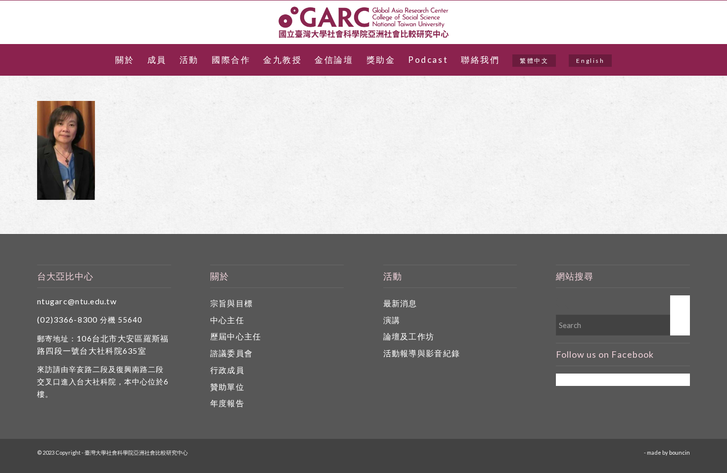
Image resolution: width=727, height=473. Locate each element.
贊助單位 (227, 386)
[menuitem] (125, 59)
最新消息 (400, 303)
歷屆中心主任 (236, 336)
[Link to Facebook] (705, 22)
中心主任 (227, 320)
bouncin (679, 452)
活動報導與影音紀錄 (421, 353)
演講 (392, 320)
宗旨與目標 (231, 303)
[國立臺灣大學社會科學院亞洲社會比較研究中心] (363, 22)
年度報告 (227, 403)
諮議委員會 (231, 353)
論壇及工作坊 (409, 336)
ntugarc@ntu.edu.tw (77, 301)
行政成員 (227, 370)
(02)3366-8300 (67, 319)
